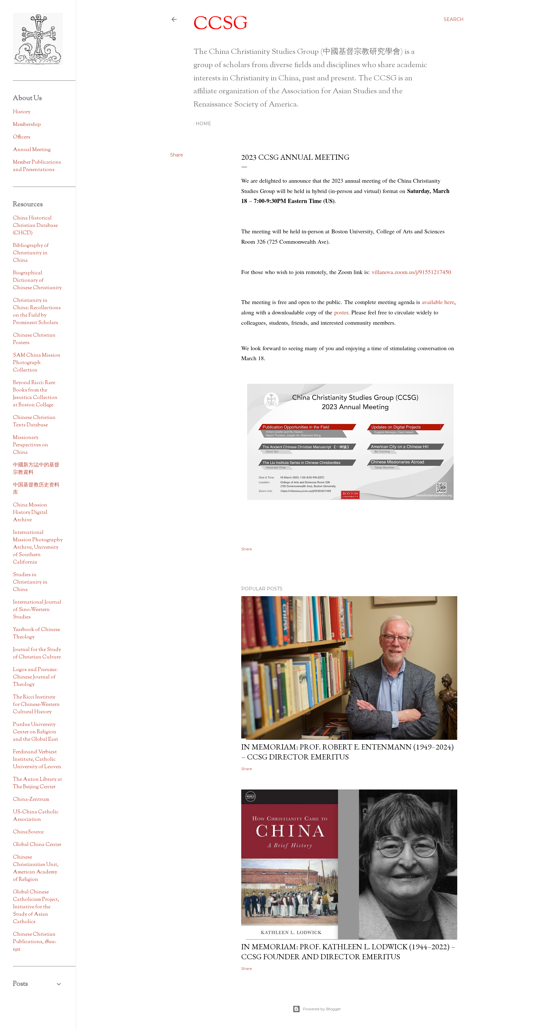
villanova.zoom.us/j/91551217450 (411, 272)
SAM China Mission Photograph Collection (36, 363)
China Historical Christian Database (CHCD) (35, 226)
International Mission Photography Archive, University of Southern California (38, 547)
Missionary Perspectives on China (30, 445)
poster (341, 312)
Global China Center (37, 845)
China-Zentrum (31, 799)
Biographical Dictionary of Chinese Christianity (37, 281)
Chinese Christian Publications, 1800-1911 (35, 942)
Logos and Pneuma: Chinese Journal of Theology (35, 677)
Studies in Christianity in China (30, 582)
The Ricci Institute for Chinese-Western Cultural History (36, 705)
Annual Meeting (32, 150)
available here (438, 302)
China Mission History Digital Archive (30, 513)
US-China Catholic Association (35, 816)
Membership (27, 124)
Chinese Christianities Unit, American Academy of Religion (35, 868)
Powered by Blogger (322, 1008)
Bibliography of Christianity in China (31, 253)
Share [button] (176, 155)
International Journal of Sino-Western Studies (37, 610)
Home (203, 124)
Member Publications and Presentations (37, 166)
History (21, 112)
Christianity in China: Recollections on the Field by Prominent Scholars (37, 312)
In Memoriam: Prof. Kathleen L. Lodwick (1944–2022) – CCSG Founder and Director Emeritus (348, 952)
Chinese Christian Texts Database (34, 421)
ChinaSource (28, 832)
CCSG (220, 25)
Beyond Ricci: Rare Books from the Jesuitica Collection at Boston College (35, 394)
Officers (21, 137)
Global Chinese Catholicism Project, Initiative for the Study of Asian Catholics (36, 907)
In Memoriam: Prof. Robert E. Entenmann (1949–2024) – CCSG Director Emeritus (347, 752)
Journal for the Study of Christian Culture (37, 653)
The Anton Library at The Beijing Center (37, 783)
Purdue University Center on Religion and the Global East (35, 732)
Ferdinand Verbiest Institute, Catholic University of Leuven (37, 760)
